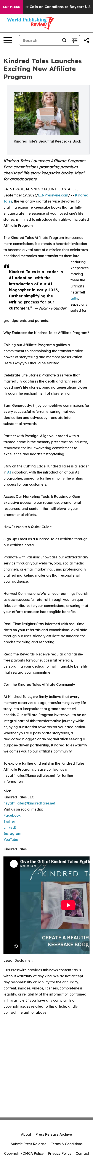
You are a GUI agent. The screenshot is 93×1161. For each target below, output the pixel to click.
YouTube (10, 839)
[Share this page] (86, 40)
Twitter (9, 821)
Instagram (12, 833)
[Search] (64, 40)
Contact (82, 1153)
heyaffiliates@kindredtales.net (29, 803)
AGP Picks (11, 7)
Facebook (12, 815)
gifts (74, 298)
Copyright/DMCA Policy (24, 1153)
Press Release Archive (53, 1134)
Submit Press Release (28, 1144)
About (26, 1134)
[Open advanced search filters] (74, 40)
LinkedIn (10, 827)
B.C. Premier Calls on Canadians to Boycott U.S (49, 7)
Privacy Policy (59, 1153)
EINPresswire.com (53, 195)
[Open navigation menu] (7, 40)
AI (9, 472)
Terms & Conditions (66, 1144)
